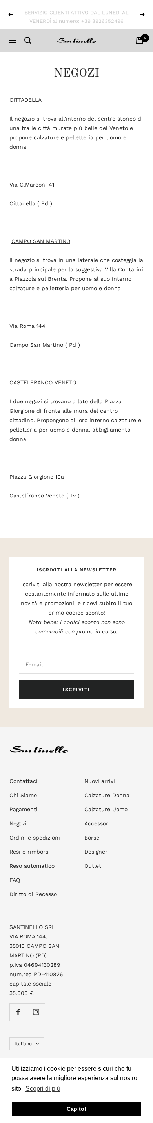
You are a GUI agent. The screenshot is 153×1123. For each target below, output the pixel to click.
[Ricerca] (27, 40)
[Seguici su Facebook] (18, 1012)
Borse (91, 837)
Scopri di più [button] (43, 1088)
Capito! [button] (76, 1109)
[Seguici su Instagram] (36, 1012)
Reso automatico (32, 866)
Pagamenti (23, 809)
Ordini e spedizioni (34, 837)
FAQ (14, 880)
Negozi (18, 823)
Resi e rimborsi (29, 852)
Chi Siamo (23, 795)
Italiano (23, 1043)
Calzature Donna (106, 795)
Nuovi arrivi (99, 781)
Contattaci (23, 781)
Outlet (92, 866)
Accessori (97, 823)
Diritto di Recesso (33, 894)
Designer (95, 852)
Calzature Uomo (106, 809)
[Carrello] (140, 40)
